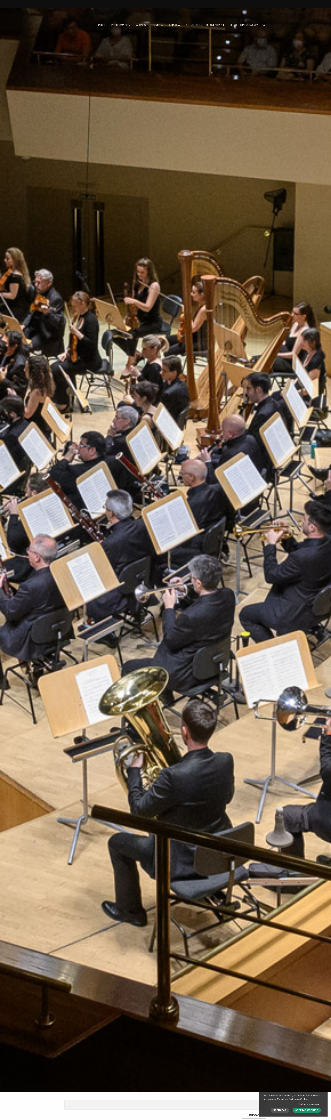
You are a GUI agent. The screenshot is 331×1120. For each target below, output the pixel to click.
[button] (264, 25)
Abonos (141, 25)
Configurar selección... (309, 1104)
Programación (120, 25)
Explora (174, 25)
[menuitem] (102, 25)
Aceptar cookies (306, 1110)
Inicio (101, 25)
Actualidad (193, 25)
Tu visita (157, 25)
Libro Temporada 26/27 (244, 25)
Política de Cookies (298, 1099)
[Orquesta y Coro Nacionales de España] (87, 13)
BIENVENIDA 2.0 (215, 25)
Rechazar (279, 1110)
